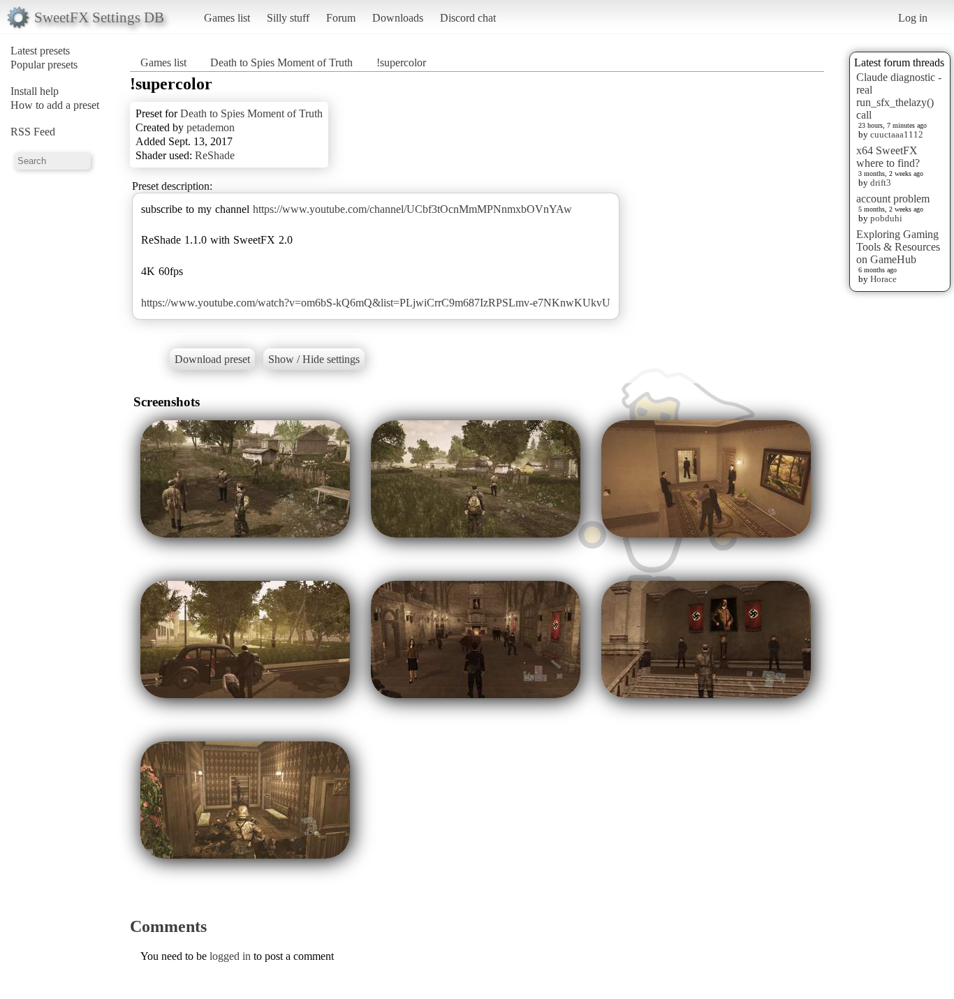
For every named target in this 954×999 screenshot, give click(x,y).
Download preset (212, 359)
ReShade (215, 155)
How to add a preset (54, 105)
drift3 (880, 182)
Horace (883, 279)
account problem (893, 199)
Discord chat (468, 18)
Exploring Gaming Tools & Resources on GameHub (898, 246)
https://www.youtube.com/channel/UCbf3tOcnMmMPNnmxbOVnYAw (412, 209)
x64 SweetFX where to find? (888, 157)
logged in (230, 956)
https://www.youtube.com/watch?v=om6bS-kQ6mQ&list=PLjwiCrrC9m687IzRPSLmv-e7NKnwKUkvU (375, 303)
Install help (34, 91)
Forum (340, 18)
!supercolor (401, 62)
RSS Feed (32, 132)
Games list (227, 18)
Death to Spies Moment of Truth (282, 62)
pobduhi (886, 218)
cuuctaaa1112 (896, 134)
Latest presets (40, 51)
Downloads (397, 18)
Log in (912, 18)
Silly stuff (288, 18)
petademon (210, 127)
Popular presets (44, 65)
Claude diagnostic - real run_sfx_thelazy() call (898, 96)
